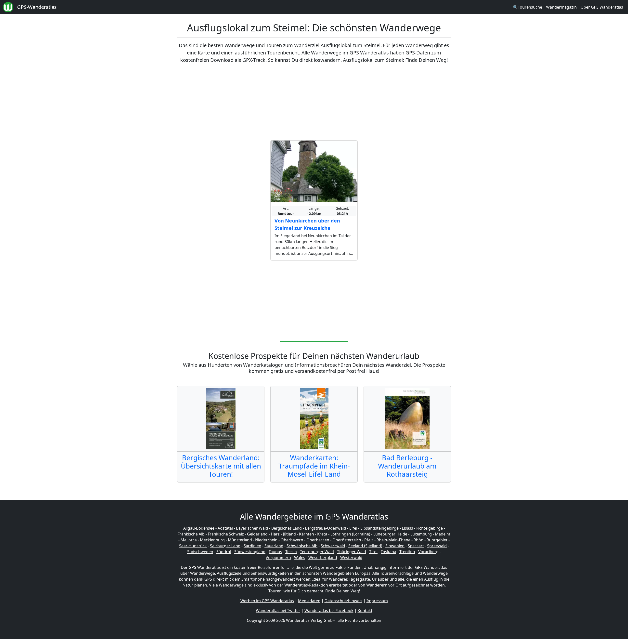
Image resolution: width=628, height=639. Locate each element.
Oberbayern (292, 540)
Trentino (407, 551)
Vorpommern (278, 557)
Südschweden (200, 551)
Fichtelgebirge (429, 528)
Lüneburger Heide (390, 534)
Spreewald (437, 545)
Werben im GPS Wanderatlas (267, 600)
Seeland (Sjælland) (365, 545)
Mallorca (189, 540)
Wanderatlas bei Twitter (278, 610)
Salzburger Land (225, 545)
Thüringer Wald (351, 551)
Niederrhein (266, 540)
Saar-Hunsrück (193, 545)
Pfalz (368, 540)
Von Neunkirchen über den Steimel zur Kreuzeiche (307, 224)
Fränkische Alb (191, 534)
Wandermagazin (561, 7)
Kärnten (306, 534)
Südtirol (223, 551)
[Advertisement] (314, 102)
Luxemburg (421, 534)
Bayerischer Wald (252, 528)
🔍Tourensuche (527, 7)
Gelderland (257, 534)
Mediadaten (309, 600)
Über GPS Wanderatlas (602, 7)
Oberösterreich (346, 540)
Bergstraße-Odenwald (325, 528)
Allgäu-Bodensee (198, 528)
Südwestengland (249, 551)
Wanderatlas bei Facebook (328, 610)
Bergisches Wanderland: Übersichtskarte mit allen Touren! (221, 466)
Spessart (416, 545)
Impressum (377, 600)
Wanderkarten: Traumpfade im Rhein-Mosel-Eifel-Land (314, 466)
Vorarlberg (428, 551)
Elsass (407, 528)
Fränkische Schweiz (226, 534)
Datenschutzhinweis (343, 600)
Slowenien (395, 545)
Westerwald (351, 557)
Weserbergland (322, 557)
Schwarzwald (333, 545)
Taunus (275, 551)
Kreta (322, 534)
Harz (275, 534)
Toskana (388, 551)
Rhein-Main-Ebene (393, 540)
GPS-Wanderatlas (37, 7)
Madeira (442, 534)
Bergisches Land (286, 528)
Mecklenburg (212, 540)
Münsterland (240, 540)
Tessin (291, 551)
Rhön (418, 540)
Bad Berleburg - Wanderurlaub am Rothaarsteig (407, 466)
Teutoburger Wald (317, 551)
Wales (299, 557)
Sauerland (273, 545)
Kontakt (365, 610)
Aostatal (225, 528)
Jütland (289, 534)
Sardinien (252, 545)
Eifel (353, 528)
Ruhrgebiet (437, 540)
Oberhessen (317, 540)
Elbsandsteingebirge (379, 528)
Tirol (373, 551)
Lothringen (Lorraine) (350, 534)
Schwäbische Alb (302, 545)
